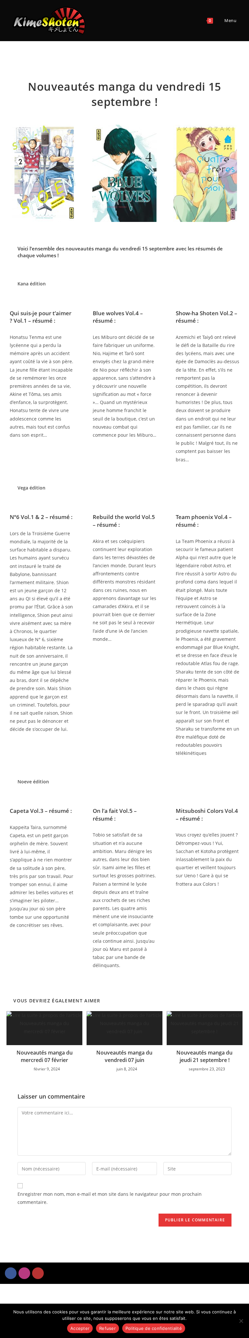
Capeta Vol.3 (26, 810)
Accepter (79, 1328)
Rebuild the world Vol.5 (124, 517)
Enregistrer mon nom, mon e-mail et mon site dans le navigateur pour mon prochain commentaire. (110, 1198)
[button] (9, 173)
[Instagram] (24, 1273)
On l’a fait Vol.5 (113, 810)
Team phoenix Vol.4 (202, 517)
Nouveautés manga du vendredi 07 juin (124, 1056)
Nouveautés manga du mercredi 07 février (45, 1056)
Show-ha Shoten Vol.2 (204, 313)
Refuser (107, 1328)
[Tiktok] (38, 1273)
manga (103, 248)
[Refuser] (241, 1321)
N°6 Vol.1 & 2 (27, 517)
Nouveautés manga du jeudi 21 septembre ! (204, 1056)
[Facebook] (11, 1273)
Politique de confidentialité (153, 1328)
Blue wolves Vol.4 (116, 313)
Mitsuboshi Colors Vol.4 (207, 810)
